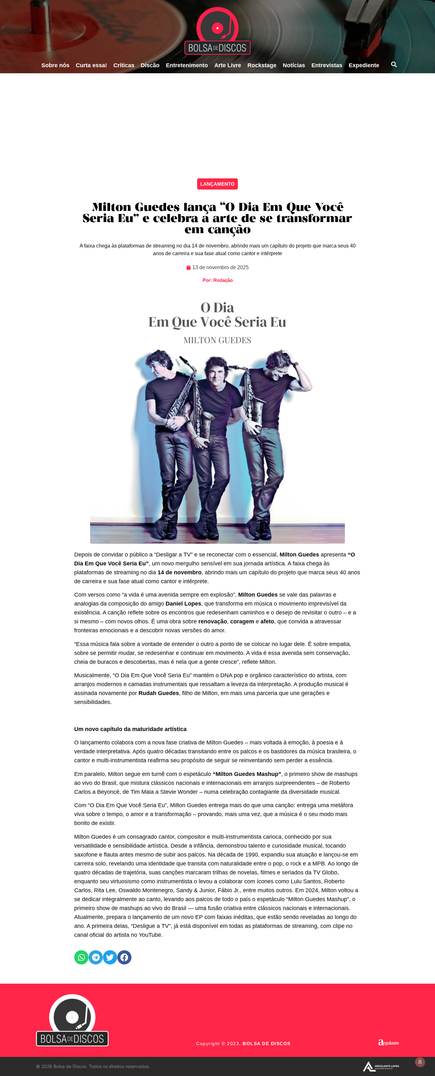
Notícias (294, 65)
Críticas (123, 65)
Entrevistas (326, 65)
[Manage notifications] (420, 1062)
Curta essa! (91, 65)
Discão (150, 65)
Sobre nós (55, 65)
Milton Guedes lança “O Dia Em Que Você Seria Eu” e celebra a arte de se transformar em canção (217, 219)
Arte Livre (227, 65)
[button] (394, 64)
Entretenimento (187, 65)
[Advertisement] (217, 121)
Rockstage (261, 65)
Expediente (364, 65)
